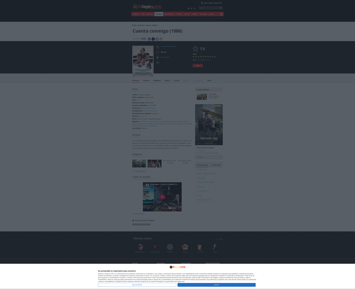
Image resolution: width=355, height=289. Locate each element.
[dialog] (177, 276)
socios (115, 273)
